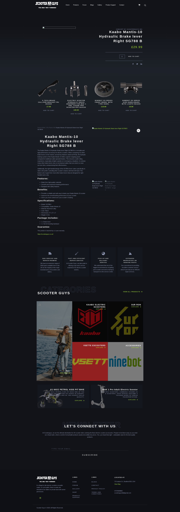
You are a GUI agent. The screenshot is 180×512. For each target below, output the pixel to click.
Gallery (100, 5)
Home (67, 5)
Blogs (92, 5)
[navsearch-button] (146, 5)
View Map (117, 484)
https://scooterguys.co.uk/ (46, 234)
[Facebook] (37, 497)
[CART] (139, 5)
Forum (84, 5)
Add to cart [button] (48, 110)
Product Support (111, 5)
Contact (121, 5)
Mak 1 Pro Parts (47, 127)
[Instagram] (40, 497)
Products (76, 5)
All (54, 127)
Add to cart (133, 56)
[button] (138, 130)
